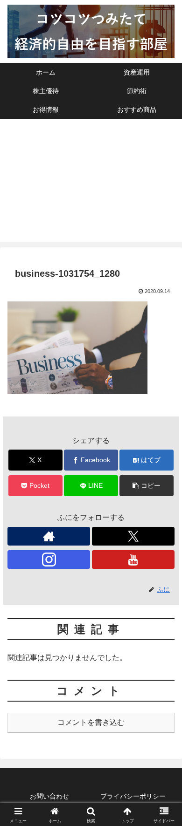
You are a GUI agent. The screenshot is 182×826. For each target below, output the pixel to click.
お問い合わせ (49, 796)
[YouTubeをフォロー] (133, 559)
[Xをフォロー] (133, 536)
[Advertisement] (91, 182)
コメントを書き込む (91, 722)
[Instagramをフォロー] (48, 559)
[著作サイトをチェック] (48, 536)
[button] (146, 485)
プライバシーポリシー (133, 796)
